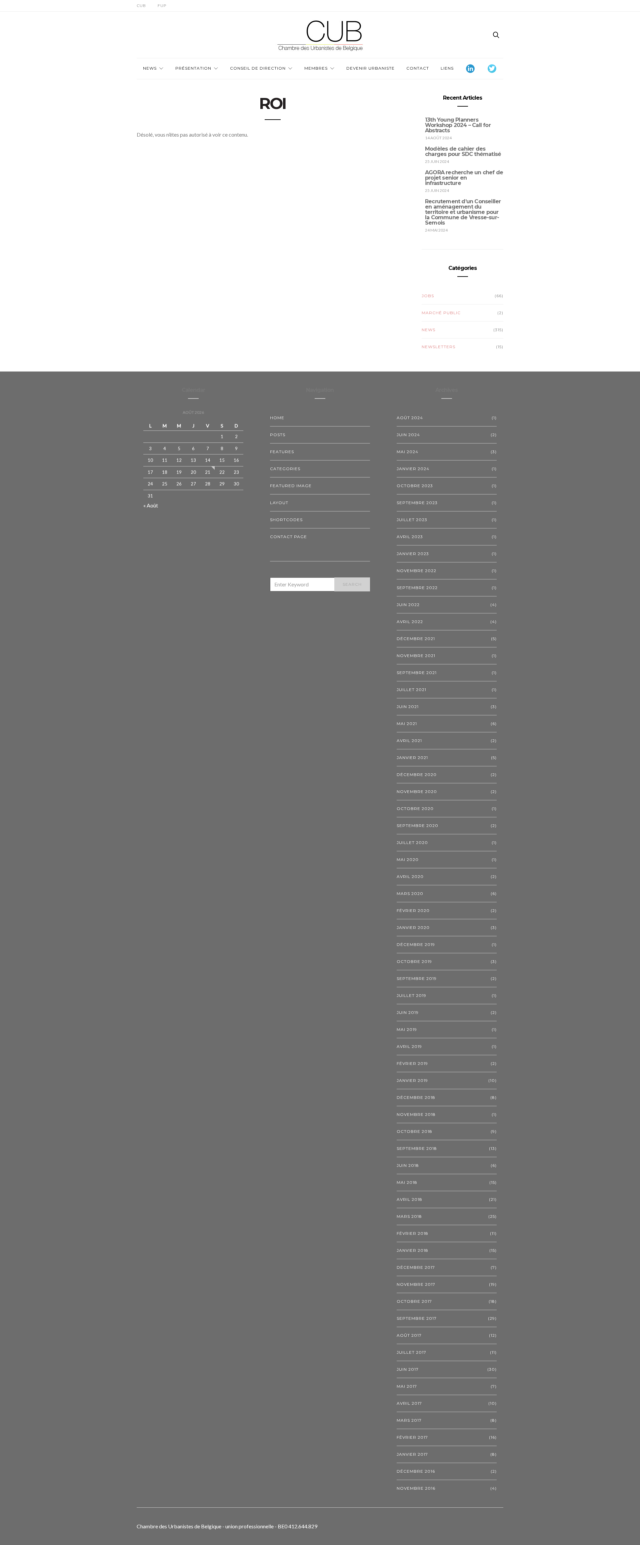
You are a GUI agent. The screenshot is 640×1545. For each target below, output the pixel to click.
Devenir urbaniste (370, 68)
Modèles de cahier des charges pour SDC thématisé (463, 151)
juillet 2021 (411, 689)
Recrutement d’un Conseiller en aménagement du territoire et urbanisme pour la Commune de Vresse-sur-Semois (463, 212)
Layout (279, 502)
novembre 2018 (416, 1114)
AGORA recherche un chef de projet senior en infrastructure (464, 177)
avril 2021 (409, 740)
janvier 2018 (412, 1250)
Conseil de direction (258, 68)
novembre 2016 (416, 1488)
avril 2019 (409, 1046)
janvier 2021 (412, 757)
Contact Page (288, 536)
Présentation (193, 68)
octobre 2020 (415, 808)
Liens (447, 68)
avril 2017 (409, 1403)
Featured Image (291, 485)
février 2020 (413, 910)
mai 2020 (408, 859)
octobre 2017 (414, 1301)
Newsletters (438, 346)
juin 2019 (408, 1012)
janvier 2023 (413, 553)
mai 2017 (407, 1386)
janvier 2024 (413, 468)
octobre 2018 (414, 1131)
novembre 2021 (416, 655)
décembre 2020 (417, 774)
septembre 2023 (417, 502)
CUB (141, 5)
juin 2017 (408, 1369)
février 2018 (412, 1233)
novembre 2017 (416, 1284)
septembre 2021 (417, 672)
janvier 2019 (412, 1080)
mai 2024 (407, 451)
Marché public (441, 312)
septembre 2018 (417, 1148)
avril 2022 (410, 621)
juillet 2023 (412, 519)
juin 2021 (408, 706)
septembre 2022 (417, 587)
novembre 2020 (417, 791)
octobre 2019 (414, 961)
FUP (162, 5)
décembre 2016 (416, 1471)
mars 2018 (409, 1216)
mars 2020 (410, 893)
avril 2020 (410, 876)
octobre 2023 (415, 485)
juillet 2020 (412, 842)
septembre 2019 (417, 978)
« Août (150, 505)
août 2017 (409, 1335)
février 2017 (412, 1437)
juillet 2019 (411, 995)
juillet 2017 (411, 1352)
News (150, 68)
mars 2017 (409, 1420)
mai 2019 (407, 1029)
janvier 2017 (412, 1454)
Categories (285, 468)
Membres (316, 68)
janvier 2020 (413, 927)
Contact (417, 68)
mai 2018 (407, 1182)
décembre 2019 (416, 944)
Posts (277, 434)
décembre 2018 (416, 1097)
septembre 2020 (417, 825)
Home (277, 417)
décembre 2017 (416, 1267)
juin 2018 (408, 1165)
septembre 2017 (417, 1318)
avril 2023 (410, 536)
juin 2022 (408, 604)
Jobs (428, 295)
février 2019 (412, 1063)
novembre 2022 (416, 570)
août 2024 (410, 417)
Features (282, 451)
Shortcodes (286, 519)
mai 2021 (407, 723)
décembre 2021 (416, 638)
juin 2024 (408, 434)
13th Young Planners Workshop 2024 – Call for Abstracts (458, 125)
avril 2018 (409, 1199)
